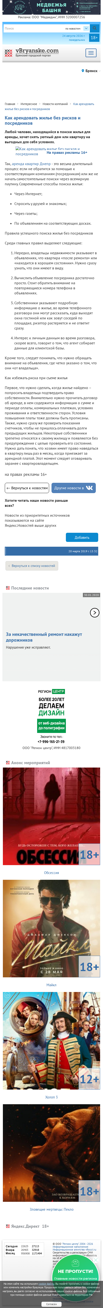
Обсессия (71, 861)
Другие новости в (69, 487)
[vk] (89, 488)
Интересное (29, 104)
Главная (10, 104)
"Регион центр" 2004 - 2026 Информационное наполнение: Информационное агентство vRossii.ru (74, 1246)
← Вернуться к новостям (27, 487)
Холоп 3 (72, 1085)
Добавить (82, 537)
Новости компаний (55, 104)
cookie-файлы (46, 1283)
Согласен (51, 1304)
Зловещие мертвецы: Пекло (64, 1197)
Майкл (72, 973)
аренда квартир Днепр (31, 163)
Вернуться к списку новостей (33, 566)
